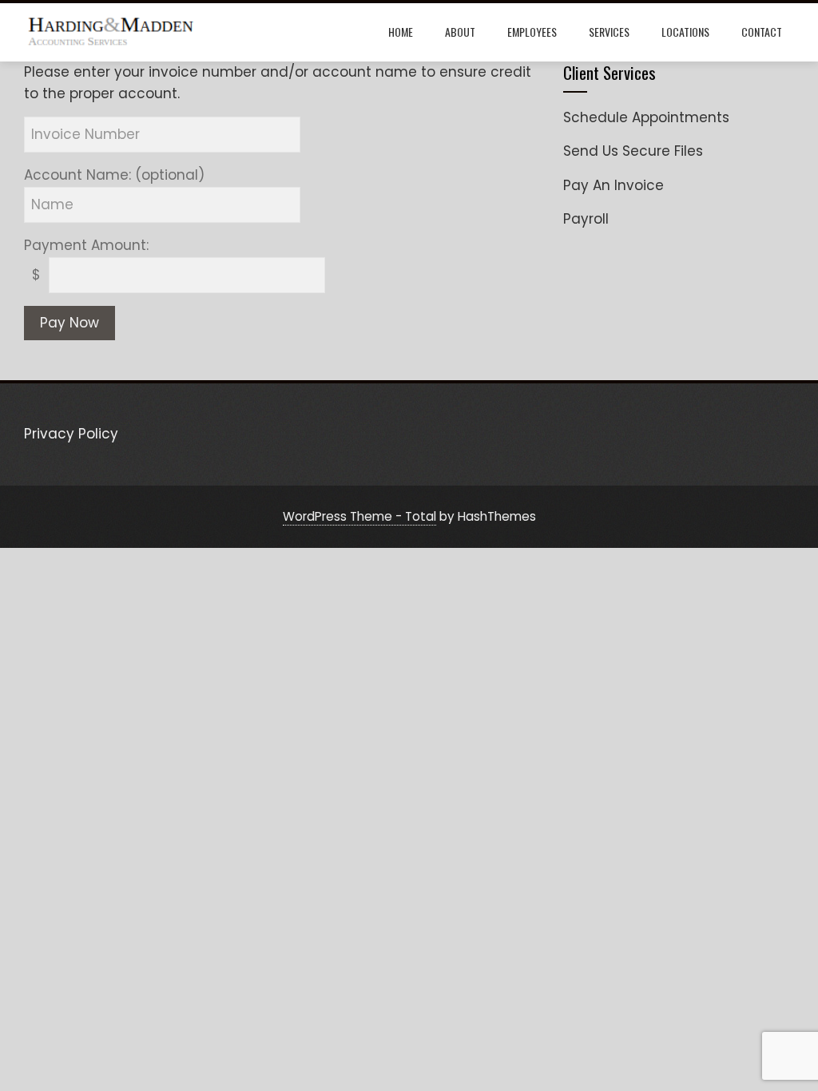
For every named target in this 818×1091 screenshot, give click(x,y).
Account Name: (114, 174)
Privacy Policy (71, 433)
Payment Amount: (86, 245)
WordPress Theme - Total (359, 516)
